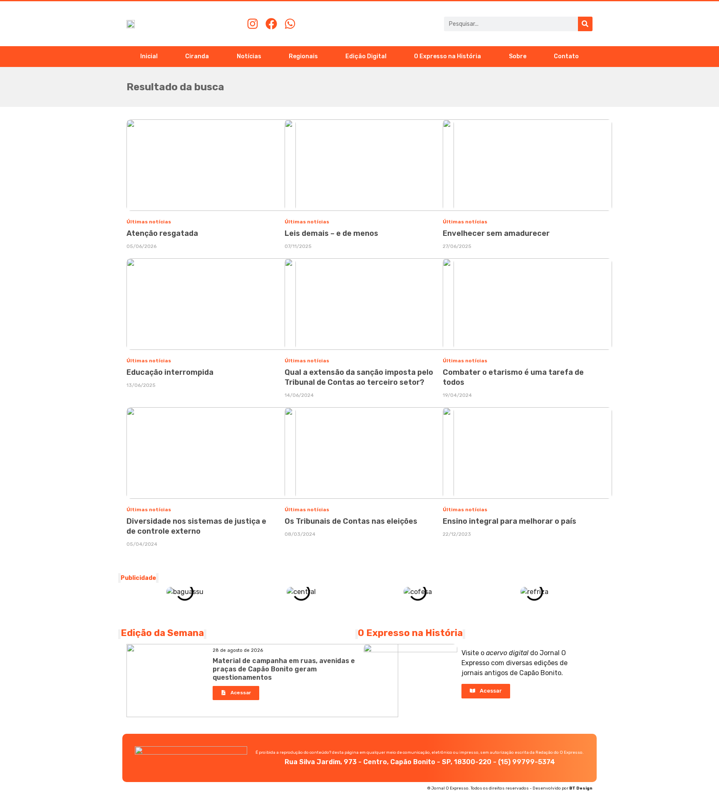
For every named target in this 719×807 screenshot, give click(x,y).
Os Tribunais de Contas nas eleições (351, 521)
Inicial (149, 56)
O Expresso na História (447, 56)
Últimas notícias (148, 222)
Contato (566, 56)
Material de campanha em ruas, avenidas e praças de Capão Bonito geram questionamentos (284, 669)
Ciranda (197, 56)
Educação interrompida (169, 372)
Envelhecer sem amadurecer (496, 233)
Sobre (517, 56)
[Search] (585, 24)
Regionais (303, 56)
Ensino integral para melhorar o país (509, 521)
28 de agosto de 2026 (238, 650)
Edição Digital (366, 56)
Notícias (249, 56)
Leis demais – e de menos (331, 233)
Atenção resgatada (162, 233)
